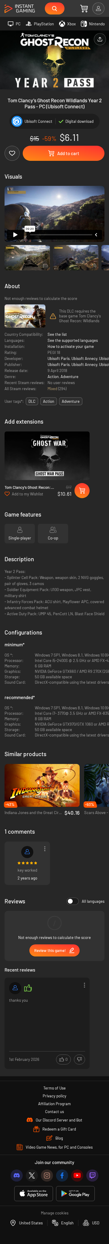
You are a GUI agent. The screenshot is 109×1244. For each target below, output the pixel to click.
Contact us (54, 1111)
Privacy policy (54, 1095)
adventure (71, 401)
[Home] (20, 9)
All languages (93, 901)
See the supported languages (73, 340)
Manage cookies (54, 1213)
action (48, 401)
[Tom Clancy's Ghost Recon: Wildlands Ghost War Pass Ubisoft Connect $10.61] (47, 455)
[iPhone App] (33, 1193)
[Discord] (17, 1175)
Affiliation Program (54, 1103)
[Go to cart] (84, 8)
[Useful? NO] (79, 1059)
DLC (31, 401)
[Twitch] (92, 1175)
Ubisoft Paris (59, 358)
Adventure (69, 376)
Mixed (53, 388)
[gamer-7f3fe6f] (27, 852)
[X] (32, 1175)
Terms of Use (54, 1088)
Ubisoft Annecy (84, 358)
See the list (57, 334)
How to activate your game (71, 346)
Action (53, 376)
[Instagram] (47, 1175)
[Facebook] (62, 1175)
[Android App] (75, 1193)
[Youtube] (77, 1175)
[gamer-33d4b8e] (15, 988)
